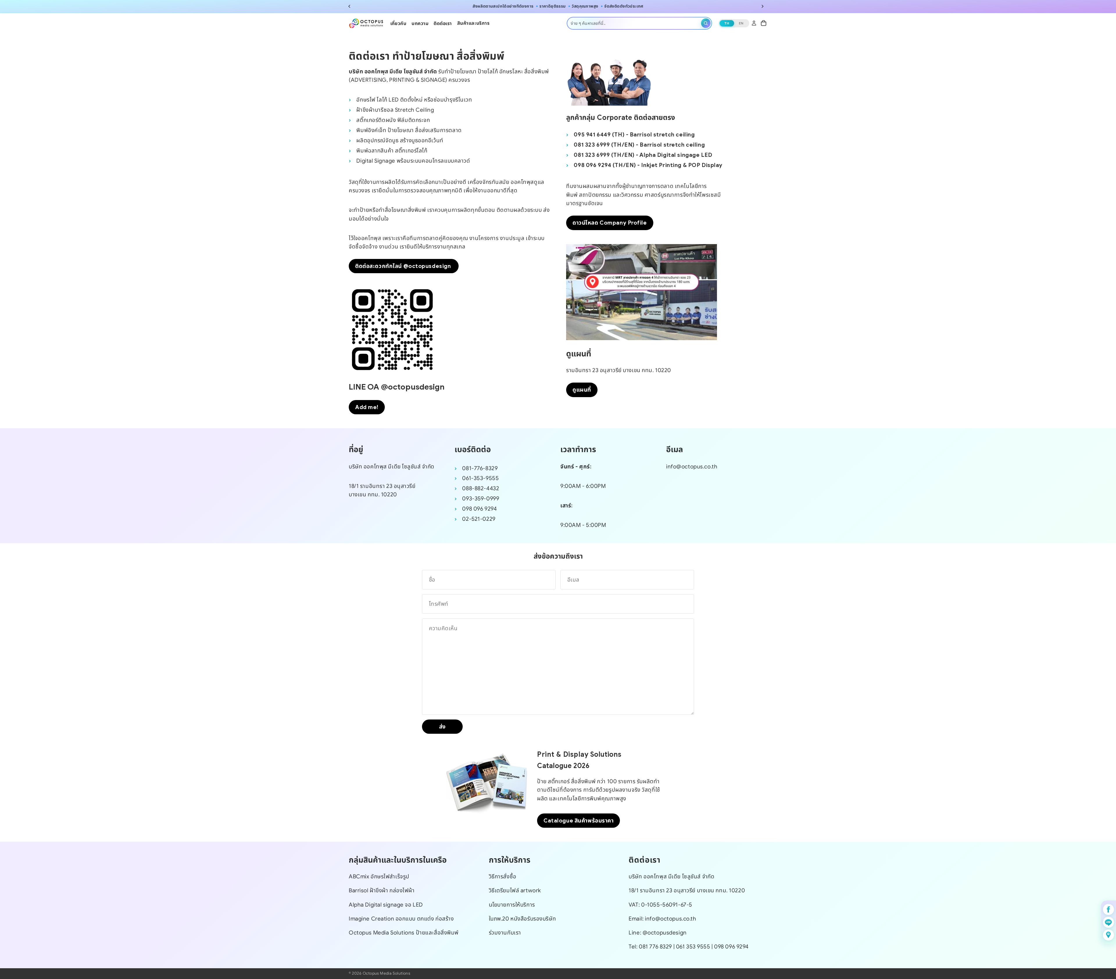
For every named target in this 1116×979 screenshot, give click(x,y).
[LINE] (1108, 922)
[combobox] (635, 23)
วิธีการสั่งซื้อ (502, 876)
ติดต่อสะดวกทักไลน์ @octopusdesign (403, 266)
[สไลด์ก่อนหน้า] (349, 6)
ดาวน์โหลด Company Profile (610, 222)
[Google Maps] (1108, 935)
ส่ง (442, 726)
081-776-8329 (480, 468)
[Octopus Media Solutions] (366, 23)
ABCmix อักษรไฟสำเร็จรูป (379, 876)
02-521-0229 (478, 519)
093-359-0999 (480, 498)
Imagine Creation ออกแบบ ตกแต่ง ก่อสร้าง (401, 918)
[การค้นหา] (706, 23)
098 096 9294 (479, 508)
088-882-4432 (480, 488)
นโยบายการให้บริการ (512, 904)
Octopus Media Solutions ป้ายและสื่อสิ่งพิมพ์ (404, 932)
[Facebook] (1108, 909)
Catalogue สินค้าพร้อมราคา (578, 820)
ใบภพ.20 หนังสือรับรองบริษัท (522, 918)
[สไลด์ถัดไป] (762, 6)
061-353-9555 (480, 478)
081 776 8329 (655, 946)
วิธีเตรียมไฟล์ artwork (515, 890)
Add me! (366, 407)
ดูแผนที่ (582, 389)
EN (741, 23)
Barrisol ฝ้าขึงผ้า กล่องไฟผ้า (382, 890)
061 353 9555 (693, 946)
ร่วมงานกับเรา (505, 932)
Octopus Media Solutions (386, 973)
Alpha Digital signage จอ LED (386, 904)
